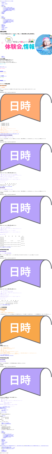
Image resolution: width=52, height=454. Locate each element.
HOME (3, 56)
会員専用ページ (4, 2)
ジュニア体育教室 (8, 20)
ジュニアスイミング (9, 8)
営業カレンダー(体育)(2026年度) (6, 423)
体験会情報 (3, 440)
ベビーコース (7, 7)
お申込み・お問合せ (4, 3)
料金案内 (4, 11)
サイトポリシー (4, 451)
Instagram (3, 29)
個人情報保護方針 (4, 450)
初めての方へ (4, 17)
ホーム (3, 16)
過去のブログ (4, 410)
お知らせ (3, 5)
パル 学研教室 (7, 10)
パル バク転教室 (9, 9)
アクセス (3, 12)
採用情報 (3, 13)
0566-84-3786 (3, 415)
